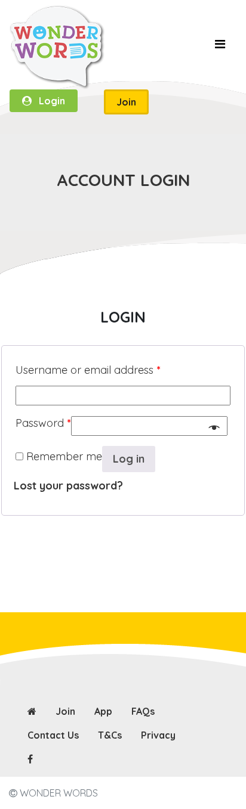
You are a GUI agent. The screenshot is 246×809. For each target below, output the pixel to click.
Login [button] (48, 101)
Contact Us (53, 735)
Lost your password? (68, 485)
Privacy (158, 735)
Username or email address (88, 370)
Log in (128, 459)
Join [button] (126, 102)
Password (43, 423)
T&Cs (110, 735)
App (103, 711)
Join (65, 711)
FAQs (143, 711)
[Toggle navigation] (219, 47)
